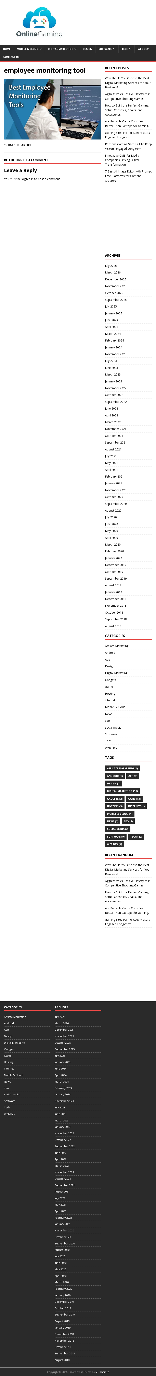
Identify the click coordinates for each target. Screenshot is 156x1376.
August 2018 (113, 626)
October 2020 (114, 497)
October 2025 (114, 293)
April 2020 (111, 538)
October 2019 (114, 572)
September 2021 (116, 442)
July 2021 (111, 456)
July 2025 (111, 306)
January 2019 (113, 592)
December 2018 (115, 599)
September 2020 (116, 504)
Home (7, 49)
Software (105, 49)
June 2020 (111, 524)
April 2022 (111, 415)
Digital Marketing (60, 49)
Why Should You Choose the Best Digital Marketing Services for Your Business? (128, 82)
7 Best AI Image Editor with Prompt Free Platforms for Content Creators (128, 175)
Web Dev (143, 49)
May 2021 (111, 463)
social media (113, 727)
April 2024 (111, 327)
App (107, 659)
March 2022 (113, 422)
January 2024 (113, 347)
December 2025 (115, 279)
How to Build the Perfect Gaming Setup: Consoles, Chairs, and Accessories (126, 109)
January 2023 (113, 381)
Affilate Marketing (116, 646)
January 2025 (113, 313)
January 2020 (113, 558)
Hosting (110, 693)
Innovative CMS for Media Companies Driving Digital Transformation (122, 160)
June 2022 (111, 408)
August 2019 (113, 585)
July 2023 (111, 361)
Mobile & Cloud (27, 49)
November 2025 (115, 286)
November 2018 (115, 605)
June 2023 (111, 368)
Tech (125, 49)
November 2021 (115, 429)
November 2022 (115, 388)
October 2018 (114, 612)
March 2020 (113, 544)
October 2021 (114, 436)
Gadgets (110, 680)
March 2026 (113, 272)
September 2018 (116, 619)
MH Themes (102, 1372)
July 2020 (111, 517)
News (109, 714)
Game (109, 687)
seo (107, 721)
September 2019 (116, 578)
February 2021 (114, 476)
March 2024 (113, 334)
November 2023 (115, 354)
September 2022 (116, 402)
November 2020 (115, 490)
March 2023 (113, 374)
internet (110, 700)
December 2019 (115, 565)
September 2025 (116, 300)
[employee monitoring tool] (52, 137)
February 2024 (114, 340)
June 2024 (111, 320)
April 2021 (111, 470)
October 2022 (114, 395)
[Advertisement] (130, 222)
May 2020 (111, 531)
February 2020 (114, 551)
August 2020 (113, 510)
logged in (28, 179)
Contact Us (11, 57)
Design (87, 49)
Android (110, 653)
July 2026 (111, 266)
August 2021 (113, 449)
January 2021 (113, 483)
